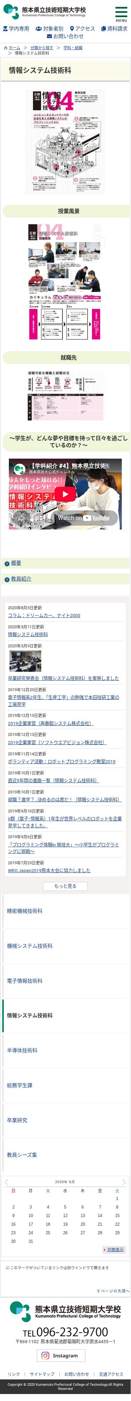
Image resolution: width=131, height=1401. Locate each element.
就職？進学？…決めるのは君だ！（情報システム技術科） (65, 800)
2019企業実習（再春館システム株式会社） (51, 723)
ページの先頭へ (115, 1291)
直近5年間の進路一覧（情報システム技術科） (53, 781)
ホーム (14, 48)
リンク (14, 1374)
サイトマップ (42, 1374)
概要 (16, 563)
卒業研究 (17, 1120)
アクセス (84, 29)
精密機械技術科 (25, 911)
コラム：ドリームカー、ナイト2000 (44, 615)
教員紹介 (21, 579)
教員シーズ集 (22, 1155)
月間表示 (115, 1249)
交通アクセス (111, 1374)
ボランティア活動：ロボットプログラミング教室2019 (61, 761)
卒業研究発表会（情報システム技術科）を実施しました (63, 678)
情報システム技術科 (28, 634)
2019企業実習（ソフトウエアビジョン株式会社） (57, 742)
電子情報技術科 (25, 981)
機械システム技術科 (30, 946)
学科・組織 (72, 48)
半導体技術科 (22, 1050)
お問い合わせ (68, 36)
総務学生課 (19, 1085)
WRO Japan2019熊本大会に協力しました (49, 870)
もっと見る (65, 886)
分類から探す (41, 48)
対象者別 (52, 29)
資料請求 (117, 29)
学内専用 (18, 29)
